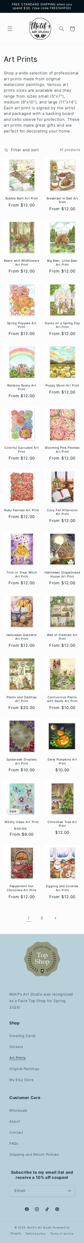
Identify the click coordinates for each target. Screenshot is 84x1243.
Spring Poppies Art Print (21, 325)
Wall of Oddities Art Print (62, 636)
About (14, 1121)
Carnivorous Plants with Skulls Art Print (62, 699)
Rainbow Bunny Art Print (21, 387)
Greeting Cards (22, 1036)
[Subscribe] (69, 1191)
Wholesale (18, 1110)
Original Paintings (24, 1069)
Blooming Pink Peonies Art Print (62, 449)
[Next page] (55, 918)
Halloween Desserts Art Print (22, 636)
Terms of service (62, 1233)
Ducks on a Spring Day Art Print (62, 325)
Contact (16, 1132)
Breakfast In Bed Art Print (62, 200)
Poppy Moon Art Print (62, 385)
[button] (9, 28)
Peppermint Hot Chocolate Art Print (22, 888)
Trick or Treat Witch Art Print (21, 574)
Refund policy (36, 1233)
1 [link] (29, 918)
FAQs (13, 1143)
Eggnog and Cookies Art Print (62, 888)
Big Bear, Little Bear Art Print (62, 262)
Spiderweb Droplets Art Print (21, 761)
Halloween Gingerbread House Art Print (62, 574)
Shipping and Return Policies (34, 1154)
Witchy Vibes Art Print (21, 822)
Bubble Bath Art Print (21, 198)
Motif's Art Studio (39, 1227)
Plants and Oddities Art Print (22, 699)
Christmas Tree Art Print (62, 823)
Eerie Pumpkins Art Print (62, 761)
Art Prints (17, 1058)
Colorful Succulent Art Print (21, 449)
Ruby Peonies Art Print (21, 510)
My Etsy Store (21, 1080)
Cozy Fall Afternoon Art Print (62, 512)
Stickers (16, 1047)
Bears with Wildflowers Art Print (21, 262)
